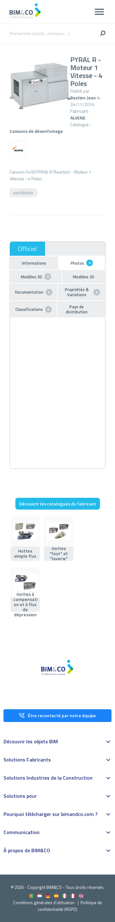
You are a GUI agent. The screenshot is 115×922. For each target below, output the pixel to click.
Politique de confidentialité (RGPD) (70, 905)
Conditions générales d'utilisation (43, 902)
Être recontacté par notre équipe (62, 715)
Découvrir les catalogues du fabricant (57, 503)
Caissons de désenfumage (36, 131)
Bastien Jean (83, 97)
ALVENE (78, 117)
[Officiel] (27, 249)
